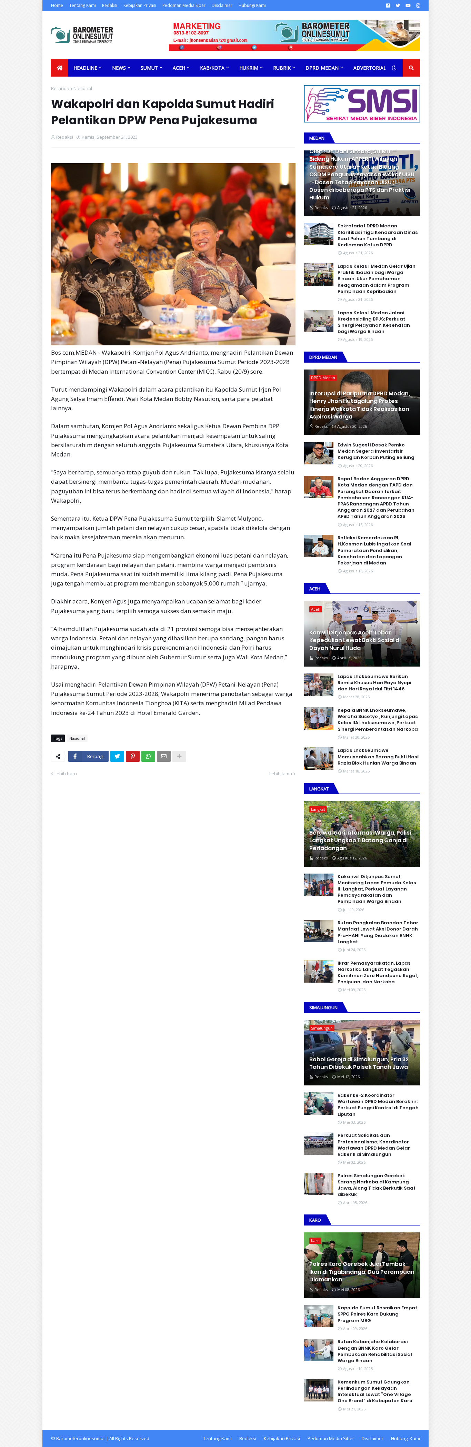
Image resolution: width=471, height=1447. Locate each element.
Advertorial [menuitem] (369, 68)
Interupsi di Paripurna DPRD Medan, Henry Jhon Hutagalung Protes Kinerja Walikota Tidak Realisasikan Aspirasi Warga (359, 405)
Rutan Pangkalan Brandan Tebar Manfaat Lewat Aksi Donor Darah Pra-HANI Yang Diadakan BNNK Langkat (378, 932)
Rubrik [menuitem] (282, 68)
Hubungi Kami (252, 5)
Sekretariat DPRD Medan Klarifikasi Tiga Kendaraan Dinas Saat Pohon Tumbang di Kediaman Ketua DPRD (378, 235)
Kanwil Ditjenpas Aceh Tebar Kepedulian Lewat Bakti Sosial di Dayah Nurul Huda (355, 640)
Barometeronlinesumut (80, 1438)
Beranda (60, 88)
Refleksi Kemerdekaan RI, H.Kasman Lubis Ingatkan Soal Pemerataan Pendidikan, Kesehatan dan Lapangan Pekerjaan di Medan (374, 550)
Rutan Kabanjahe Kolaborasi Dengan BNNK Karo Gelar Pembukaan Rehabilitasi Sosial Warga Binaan (375, 1351)
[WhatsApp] (148, 756)
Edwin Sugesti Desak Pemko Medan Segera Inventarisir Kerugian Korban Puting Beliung (376, 451)
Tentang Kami (82, 5)
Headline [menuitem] (85, 68)
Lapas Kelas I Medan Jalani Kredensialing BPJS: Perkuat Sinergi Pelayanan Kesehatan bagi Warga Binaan (374, 322)
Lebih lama (280, 773)
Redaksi (109, 5)
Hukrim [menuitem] (248, 68)
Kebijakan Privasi (139, 5)
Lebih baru (65, 773)
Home (57, 5)
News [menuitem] (119, 68)
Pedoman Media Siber (184, 5)
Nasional (82, 88)
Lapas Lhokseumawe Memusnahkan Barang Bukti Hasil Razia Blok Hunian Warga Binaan (379, 756)
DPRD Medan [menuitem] (322, 68)
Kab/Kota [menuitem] (212, 68)
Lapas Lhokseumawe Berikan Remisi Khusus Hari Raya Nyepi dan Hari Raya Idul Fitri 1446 (374, 682)
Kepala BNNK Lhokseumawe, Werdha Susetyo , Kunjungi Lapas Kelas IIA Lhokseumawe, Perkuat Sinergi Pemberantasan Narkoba (378, 719)
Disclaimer (222, 5)
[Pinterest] (133, 756)
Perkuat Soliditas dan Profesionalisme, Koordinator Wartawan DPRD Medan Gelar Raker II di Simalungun (374, 1145)
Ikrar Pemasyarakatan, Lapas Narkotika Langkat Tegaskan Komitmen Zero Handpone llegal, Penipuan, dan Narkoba (378, 972)
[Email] (164, 756)
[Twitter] (117, 756)
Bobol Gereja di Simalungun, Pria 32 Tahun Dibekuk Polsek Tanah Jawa (359, 1063)
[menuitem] (59, 68)
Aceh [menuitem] (179, 68)
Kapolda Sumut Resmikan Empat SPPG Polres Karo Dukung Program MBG (377, 1314)
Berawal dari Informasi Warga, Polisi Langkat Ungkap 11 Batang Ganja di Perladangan (360, 840)
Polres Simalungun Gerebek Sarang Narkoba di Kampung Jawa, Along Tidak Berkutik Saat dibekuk (376, 1185)
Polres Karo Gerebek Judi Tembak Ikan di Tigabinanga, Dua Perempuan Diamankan (361, 1271)
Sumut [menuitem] (149, 68)
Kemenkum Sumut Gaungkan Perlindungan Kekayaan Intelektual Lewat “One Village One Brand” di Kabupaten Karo (375, 1391)
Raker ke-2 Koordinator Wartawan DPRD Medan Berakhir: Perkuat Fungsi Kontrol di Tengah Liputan (378, 1105)
